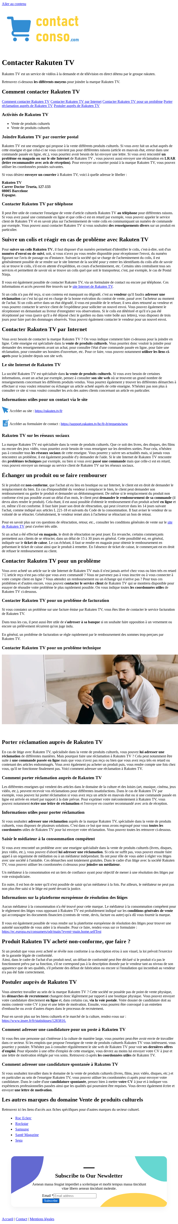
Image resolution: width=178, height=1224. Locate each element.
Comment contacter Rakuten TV (26, 101)
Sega (18, 1140)
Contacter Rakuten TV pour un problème (132, 101)
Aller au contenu (14, 4)
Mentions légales (42, 1219)
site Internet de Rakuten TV (93, 286)
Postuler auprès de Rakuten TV (77, 106)
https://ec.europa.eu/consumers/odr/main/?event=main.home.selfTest (51, 931)
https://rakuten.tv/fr (48, 411)
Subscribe (50, 1200)
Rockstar (21, 1124)
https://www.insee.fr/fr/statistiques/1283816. (34, 1021)
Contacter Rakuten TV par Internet (76, 101)
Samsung (22, 1129)
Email (48, 1196)
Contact (21, 1219)
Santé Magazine (27, 1135)
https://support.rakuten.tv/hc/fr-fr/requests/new (94, 424)
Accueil (7, 1219)
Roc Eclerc (23, 1118)
